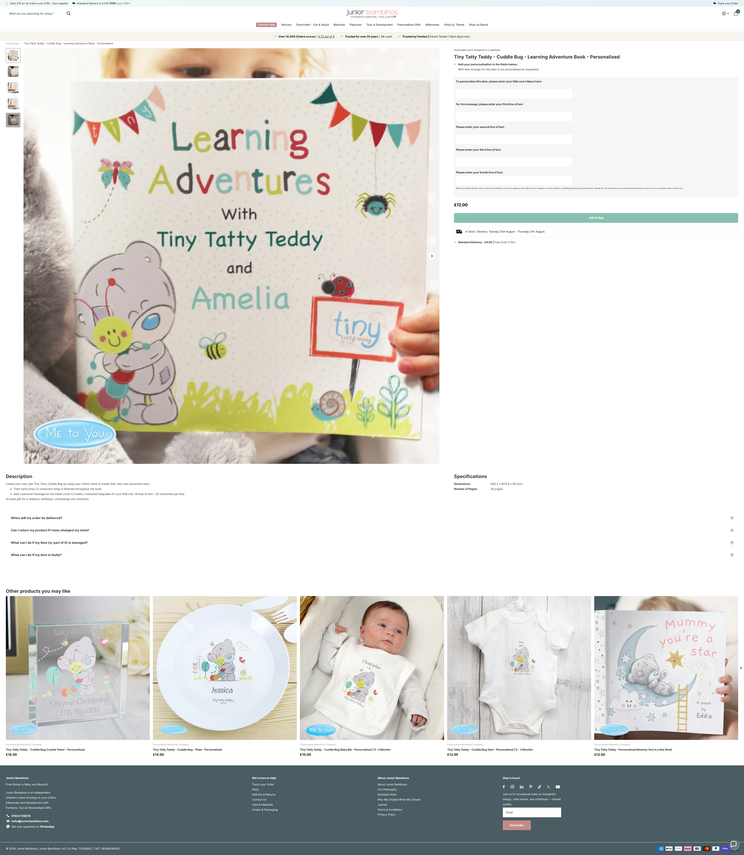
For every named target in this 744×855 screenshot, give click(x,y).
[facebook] (504, 786)
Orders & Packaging (265, 809)
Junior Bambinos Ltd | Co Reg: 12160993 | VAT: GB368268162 (79, 848)
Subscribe (517, 825)
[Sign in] (725, 13)
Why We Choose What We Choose (399, 799)
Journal (382, 804)
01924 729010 (21, 815)
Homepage (12, 43)
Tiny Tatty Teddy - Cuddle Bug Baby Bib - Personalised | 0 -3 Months (345, 749)
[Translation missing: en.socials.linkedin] (521, 787)
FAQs (255, 789)
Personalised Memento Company (477, 50)
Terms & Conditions (390, 809)
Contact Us (259, 799)
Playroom (356, 24)
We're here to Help (264, 778)
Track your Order (263, 784)
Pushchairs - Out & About (312, 24)
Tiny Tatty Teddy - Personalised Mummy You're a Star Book (633, 749)
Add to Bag (596, 217)
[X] (548, 786)
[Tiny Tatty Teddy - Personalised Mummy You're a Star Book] (666, 668)
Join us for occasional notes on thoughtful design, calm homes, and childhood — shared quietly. (532, 799)
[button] (734, 845)
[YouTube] (558, 786)
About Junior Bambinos (393, 778)
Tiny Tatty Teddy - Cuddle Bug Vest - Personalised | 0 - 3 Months (490, 749)
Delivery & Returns (263, 794)
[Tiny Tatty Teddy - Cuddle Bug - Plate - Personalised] (225, 668)
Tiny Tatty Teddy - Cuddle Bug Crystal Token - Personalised (45, 749)
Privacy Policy (386, 814)
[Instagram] (512, 787)
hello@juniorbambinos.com (30, 821)
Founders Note (387, 794)
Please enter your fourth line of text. (479, 172)
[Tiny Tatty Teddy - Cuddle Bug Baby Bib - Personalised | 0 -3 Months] (372, 668)
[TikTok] (539, 787)
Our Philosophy (387, 789)
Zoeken (68, 13)
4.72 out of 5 (326, 36)
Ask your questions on (32, 826)
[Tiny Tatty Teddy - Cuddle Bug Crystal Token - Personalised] (78, 668)
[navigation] (13, 55)
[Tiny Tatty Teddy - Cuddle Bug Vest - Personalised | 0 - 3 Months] (519, 668)
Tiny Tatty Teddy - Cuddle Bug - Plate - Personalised (187, 749)
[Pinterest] (530, 787)
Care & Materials (262, 804)
